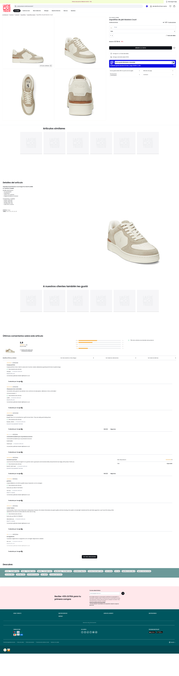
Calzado (17, 15)
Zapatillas (23, 15)
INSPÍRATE (61, 616)
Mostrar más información (89, 622)
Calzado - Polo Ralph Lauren (28, 571)
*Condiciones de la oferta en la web (42, 642)
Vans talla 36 (44, 574)
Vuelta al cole (26, 10)
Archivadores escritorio (33, 574)
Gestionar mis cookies (55, 642)
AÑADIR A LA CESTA (140, 48)
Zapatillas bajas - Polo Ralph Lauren (62, 571)
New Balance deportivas (80, 571)
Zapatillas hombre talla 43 (128, 571)
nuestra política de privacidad (97, 602)
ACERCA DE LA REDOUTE (108, 613)
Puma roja (117, 571)
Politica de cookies (20, 642)
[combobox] (77, 358)
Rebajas (46, 10)
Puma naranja (108, 571)
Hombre (11, 15)
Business (73, 10)
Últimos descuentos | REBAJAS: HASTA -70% (82, 1)
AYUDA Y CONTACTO (17, 613)
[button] (174, 6)
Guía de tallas (171, 35)
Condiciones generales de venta (9, 642)
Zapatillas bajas (31, 15)
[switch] (145, 62)
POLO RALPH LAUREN (114, 17)
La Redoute (5, 15)
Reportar (113, 429)
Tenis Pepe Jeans (20, 574)
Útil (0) (106, 429)
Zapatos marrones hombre (144, 571)
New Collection (37, 10)
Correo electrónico (95, 590)
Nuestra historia (56, 10)
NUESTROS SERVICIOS (63, 613)
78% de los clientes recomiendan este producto (142, 340)
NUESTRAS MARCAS (152, 613)
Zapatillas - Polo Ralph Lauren (45, 571)
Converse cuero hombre (56, 574)
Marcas (66, 10)
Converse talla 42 (9, 574)
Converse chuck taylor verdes (95, 571)
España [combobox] (172, 642)
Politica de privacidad (30, 642)
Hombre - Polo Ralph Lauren (12, 571)
